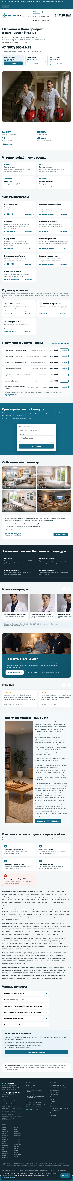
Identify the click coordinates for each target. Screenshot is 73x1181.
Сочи (6, 6)
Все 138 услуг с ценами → (61, 343)
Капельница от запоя (32, 1100)
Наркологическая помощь (58, 1088)
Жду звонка (36, 446)
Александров (17, 1133)
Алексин (15, 1148)
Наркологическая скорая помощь (34, 1090)
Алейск (15, 1131)
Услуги (36, 12)
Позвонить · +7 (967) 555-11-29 (48, 821)
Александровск (18, 1139)
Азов (3, 1149)
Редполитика (43, 1170)
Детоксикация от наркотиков (35, 1104)
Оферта (14, 1170)
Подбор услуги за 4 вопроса (59, 1108)
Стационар (53, 1097)
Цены (43, 12)
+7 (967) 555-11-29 (62, 15)
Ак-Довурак (5, 1153)
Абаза (4, 1127)
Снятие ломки (30, 1088)
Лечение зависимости (57, 1085)
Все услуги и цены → (33, 1109)
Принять (65, 1175)
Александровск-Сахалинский (18, 1143)
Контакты (45, 20)
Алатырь (15, 1127)
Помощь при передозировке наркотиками (35, 1096)
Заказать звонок (33, 672)
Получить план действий (36, 1052)
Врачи (35, 16)
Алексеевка (16, 1146)
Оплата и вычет (55, 1110)
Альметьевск (17, 1154)
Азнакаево (5, 1147)
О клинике (36, 20)
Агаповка (5, 1135)
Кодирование (54, 1092)
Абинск (4, 1133)
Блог (48, 16)
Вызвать (13, 63)
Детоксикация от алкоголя (34, 1107)
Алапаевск (5, 1157)
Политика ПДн (6, 1170)
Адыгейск (5, 1145)
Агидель (4, 1137)
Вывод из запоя (31, 1085)
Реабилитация (54, 1094)
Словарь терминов (53, 1170)
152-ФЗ (51, 442)
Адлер (4, 1143)
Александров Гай (17, 1136)
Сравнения (63, 1170)
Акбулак (4, 1151)
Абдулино (5, 1131)
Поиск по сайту (55, 1113)
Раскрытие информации (31, 1170)
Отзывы (42, 16)
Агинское (5, 1139)
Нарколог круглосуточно (34, 1094)
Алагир (4, 1155)
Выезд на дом (54, 1090)
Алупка (15, 1150)
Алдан (15, 1129)
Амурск (15, 1156)
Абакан (4, 1129)
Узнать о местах (60, 534)
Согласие (20, 1170)
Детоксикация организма (34, 1102)
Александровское (18, 1141)
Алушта (15, 1152)
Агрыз (4, 1141)
